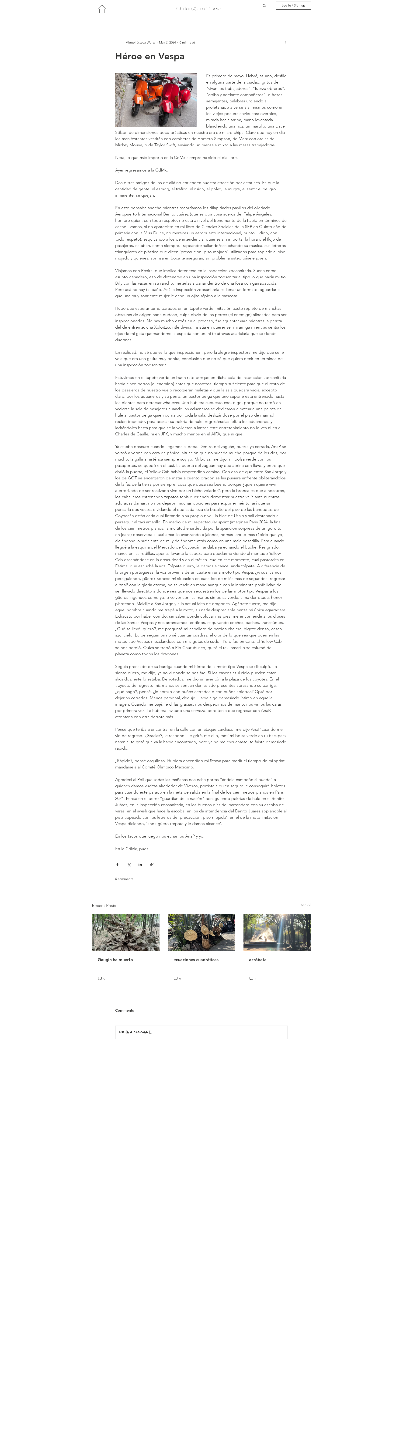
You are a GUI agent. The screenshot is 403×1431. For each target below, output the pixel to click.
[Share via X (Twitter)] (129, 864)
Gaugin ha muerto (115, 959)
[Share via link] (151, 864)
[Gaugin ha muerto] (126, 932)
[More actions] (285, 42)
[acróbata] (277, 932)
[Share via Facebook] (117, 864)
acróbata (258, 959)
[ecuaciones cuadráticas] (201, 932)
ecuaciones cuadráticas (196, 959)
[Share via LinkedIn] (140, 864)
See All (306, 905)
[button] (264, 5)
